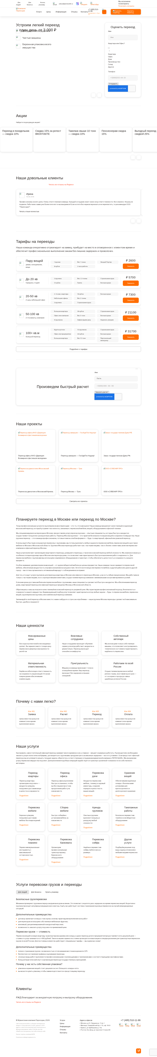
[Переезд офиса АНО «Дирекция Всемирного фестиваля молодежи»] (35, 434)
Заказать (130, 266)
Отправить (113, 84)
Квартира (112, 54)
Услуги (39, 12)
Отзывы (74, 12)
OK (136, 369)
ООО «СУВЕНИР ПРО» (113, 492)
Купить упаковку (42, 4)
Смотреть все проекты (79, 501)
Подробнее (23, 796)
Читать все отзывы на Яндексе (61, 184)
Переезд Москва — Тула (71, 492)
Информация (61, 12)
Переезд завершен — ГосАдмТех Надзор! (78, 456)
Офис (110, 57)
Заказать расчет (101, 392)
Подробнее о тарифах (78, 349)
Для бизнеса (30, 4)
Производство (114, 62)
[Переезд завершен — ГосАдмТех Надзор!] (78, 433)
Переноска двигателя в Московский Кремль (35, 492)
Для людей (18, 4)
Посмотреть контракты (126, 6)
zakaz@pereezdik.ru (66, 4)
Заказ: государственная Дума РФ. (117, 456)
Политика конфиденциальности (26, 1037)
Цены (48, 12)
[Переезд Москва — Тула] (78, 468)
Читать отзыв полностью (29, 211)
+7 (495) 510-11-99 (93, 10)
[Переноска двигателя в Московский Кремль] (35, 470)
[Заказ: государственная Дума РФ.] (121, 433)
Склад (110, 64)
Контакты (84, 12)
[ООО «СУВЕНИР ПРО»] (121, 468)
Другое (111, 67)
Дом (110, 59)
